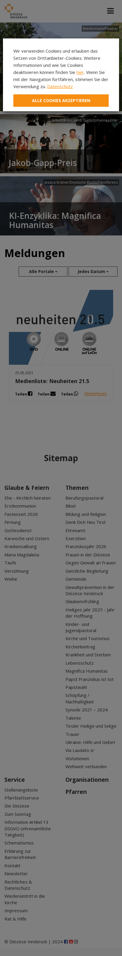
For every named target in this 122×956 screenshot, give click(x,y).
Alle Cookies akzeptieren (61, 100)
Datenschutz (60, 86)
